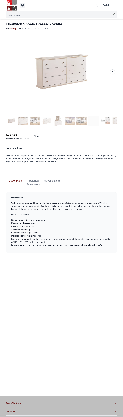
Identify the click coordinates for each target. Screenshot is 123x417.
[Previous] (10, 71)
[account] (96, 5)
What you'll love (15, 148)
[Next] (112, 71)
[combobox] (108, 5)
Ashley (12, 28)
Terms (37, 136)
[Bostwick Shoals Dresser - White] (61, 71)
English (106, 5)
